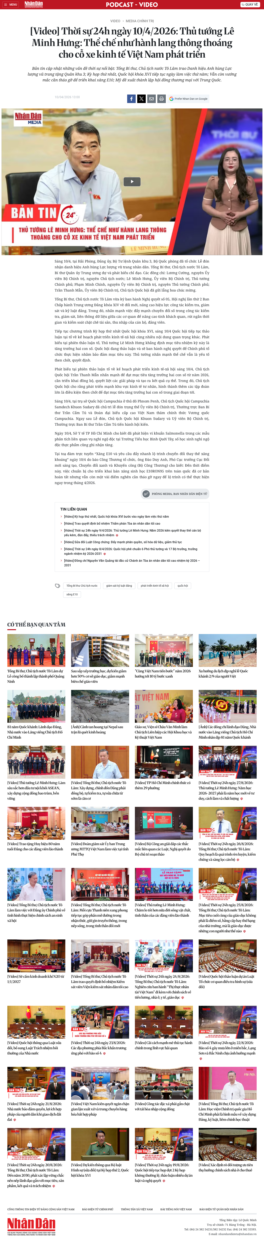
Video (115, 21)
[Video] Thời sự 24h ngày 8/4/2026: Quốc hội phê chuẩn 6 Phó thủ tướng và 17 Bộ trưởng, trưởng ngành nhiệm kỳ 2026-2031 (130, 551)
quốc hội (183, 585)
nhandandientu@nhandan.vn (237, 1234)
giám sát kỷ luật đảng (119, 585)
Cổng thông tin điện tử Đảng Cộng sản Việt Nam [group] (40, 1209)
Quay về (251, 4)
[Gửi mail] (151, 99)
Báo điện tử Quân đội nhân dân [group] (221, 1209)
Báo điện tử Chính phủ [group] (97, 1209)
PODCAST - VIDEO (132, 4)
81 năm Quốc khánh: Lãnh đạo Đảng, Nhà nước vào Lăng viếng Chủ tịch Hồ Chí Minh (35, 732)
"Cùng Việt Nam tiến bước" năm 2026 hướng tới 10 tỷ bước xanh (163, 673)
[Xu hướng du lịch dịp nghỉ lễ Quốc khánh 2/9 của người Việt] (228, 650)
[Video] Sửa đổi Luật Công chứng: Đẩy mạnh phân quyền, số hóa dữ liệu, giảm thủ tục (123, 542)
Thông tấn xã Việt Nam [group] (137, 1209)
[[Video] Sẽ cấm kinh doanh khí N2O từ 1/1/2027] (36, 955)
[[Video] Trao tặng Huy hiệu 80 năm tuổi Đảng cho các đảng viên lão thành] (36, 823)
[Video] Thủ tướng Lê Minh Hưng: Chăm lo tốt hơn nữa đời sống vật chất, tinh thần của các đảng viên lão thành (163, 910)
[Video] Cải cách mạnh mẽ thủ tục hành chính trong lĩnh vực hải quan (163, 1045)
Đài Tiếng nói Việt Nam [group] (176, 1209)
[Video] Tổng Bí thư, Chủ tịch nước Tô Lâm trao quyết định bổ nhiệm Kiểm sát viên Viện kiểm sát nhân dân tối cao (99, 981)
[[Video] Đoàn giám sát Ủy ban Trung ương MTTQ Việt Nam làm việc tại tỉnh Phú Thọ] (100, 823)
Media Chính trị (140, 21)
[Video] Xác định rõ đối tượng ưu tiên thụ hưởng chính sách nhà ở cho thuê (226, 1167)
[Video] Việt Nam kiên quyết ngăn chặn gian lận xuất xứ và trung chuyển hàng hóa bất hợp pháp (100, 1109)
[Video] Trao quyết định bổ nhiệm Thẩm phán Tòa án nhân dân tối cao (112, 523)
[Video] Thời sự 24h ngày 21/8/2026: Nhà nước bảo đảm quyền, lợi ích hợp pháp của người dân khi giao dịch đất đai (34, 1112)
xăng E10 (72, 594)
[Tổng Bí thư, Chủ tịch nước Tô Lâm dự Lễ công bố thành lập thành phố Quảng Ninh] (36, 650)
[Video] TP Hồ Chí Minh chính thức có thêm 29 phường (163, 785)
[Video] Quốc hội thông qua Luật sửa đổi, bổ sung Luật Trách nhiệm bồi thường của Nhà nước (34, 1048)
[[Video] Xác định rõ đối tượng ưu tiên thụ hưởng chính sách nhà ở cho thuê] (228, 1144)
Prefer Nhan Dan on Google (191, 98)
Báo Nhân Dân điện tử (34, 4)
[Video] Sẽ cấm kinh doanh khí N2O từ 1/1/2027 (35, 979)
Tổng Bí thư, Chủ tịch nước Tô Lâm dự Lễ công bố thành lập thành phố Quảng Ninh (35, 676)
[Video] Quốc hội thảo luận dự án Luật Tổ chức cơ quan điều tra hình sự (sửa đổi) (226, 981)
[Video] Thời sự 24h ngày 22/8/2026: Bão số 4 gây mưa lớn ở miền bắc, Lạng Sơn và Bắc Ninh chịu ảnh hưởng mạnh (227, 1048)
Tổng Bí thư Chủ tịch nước (81, 585)
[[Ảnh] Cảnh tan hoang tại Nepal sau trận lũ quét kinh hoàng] (100, 706)
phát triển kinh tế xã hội (155, 585)
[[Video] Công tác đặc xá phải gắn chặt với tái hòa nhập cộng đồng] (164, 1083)
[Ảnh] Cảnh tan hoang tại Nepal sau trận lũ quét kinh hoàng (97, 729)
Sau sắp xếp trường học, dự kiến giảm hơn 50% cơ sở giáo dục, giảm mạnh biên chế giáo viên (98, 676)
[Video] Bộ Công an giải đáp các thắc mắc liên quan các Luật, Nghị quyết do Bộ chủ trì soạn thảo (163, 849)
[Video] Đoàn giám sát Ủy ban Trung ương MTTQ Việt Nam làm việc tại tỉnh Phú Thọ (100, 849)
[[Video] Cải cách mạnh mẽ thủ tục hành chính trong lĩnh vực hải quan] (164, 1022)
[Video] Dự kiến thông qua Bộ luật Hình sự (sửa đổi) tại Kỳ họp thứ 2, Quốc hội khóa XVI (100, 1170)
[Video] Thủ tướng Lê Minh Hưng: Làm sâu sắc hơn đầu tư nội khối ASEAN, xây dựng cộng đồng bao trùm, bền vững (36, 791)
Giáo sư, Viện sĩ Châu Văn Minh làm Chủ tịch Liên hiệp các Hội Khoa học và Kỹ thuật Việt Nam (163, 732)
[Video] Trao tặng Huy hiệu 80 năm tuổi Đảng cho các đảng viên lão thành (35, 846)
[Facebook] (131, 99)
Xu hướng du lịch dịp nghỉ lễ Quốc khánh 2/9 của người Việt (223, 673)
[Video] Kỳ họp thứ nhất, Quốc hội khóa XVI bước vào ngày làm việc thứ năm (116, 516)
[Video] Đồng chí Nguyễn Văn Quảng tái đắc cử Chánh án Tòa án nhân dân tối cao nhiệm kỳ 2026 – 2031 (132, 563)
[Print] (161, 99)
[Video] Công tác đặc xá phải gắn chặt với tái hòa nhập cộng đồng (162, 1106)
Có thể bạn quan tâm (36, 624)
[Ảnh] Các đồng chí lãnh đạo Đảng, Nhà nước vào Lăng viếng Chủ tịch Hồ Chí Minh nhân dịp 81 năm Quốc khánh (227, 732)
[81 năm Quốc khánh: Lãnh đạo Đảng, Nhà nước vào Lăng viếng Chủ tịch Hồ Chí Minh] (36, 706)
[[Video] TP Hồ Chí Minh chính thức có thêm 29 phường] (164, 762)
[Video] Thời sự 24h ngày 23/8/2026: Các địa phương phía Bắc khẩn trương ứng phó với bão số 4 (98, 1048)
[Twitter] (141, 99)
